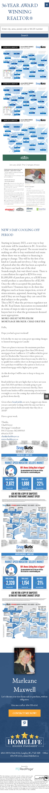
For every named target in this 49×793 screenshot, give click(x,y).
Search (24, 35)
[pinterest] (24, 723)
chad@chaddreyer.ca (10, 436)
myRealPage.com (24, 769)
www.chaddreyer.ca (9, 439)
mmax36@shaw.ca (31, 755)
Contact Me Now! (24, 713)
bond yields (17, 401)
